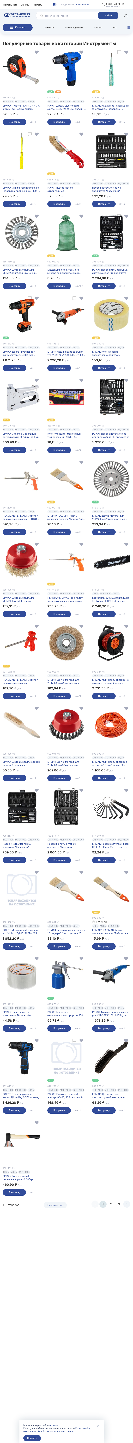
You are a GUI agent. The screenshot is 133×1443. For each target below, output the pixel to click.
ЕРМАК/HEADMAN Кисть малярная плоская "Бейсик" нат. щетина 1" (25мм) (111, 931)
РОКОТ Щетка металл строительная (60, 189)
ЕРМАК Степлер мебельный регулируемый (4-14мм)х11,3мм (21, 435)
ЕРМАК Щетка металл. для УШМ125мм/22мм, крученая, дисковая (19, 271)
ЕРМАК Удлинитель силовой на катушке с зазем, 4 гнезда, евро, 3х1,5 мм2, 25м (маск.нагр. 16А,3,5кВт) (111, 681)
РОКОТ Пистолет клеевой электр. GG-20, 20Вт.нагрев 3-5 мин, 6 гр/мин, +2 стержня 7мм (66, 1096)
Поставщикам (10, 5)
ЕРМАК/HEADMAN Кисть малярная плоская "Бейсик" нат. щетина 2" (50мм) (66, 517)
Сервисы (25, 5)
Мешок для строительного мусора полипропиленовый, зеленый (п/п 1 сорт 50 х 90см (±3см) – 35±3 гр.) (64, 271)
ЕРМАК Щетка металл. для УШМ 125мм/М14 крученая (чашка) (63, 763)
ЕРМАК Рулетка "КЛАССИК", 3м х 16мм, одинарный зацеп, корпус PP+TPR (22, 107)
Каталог (20, 27)
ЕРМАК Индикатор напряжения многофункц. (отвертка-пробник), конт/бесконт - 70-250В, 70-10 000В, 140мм (110, 107)
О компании (48, 27)
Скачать (98, 27)
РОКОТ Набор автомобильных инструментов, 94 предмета (109, 271)
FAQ (115, 27)
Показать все (55, 1205)
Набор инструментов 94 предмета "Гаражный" (61, 845)
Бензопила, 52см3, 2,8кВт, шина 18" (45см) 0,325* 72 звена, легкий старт (110, 599)
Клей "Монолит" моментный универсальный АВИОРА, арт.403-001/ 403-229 (64, 435)
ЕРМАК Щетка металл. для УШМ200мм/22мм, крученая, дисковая (109, 517)
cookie (54, 1425)
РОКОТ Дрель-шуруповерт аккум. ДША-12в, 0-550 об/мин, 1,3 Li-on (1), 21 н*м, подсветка (21, 1096)
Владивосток (82, 4)
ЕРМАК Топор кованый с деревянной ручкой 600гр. (18, 1178)
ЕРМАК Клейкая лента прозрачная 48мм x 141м (106, 353)
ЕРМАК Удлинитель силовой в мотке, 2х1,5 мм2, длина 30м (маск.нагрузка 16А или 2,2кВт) (110, 763)
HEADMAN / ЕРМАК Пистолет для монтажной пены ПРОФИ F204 (20, 517)
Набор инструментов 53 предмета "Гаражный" (17, 845)
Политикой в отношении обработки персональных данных (56, 1430)
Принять (32, 1438)
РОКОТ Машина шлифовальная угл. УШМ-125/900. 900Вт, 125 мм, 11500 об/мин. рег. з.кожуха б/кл (21, 931)
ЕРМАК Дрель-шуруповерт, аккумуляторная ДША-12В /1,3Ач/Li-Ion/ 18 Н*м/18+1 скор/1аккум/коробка (19, 353)
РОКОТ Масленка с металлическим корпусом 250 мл (65, 1014)
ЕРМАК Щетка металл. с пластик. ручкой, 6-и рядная (108, 1096)
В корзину (14, 121)
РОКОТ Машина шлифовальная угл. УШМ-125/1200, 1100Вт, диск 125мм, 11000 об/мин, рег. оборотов (110, 1014)
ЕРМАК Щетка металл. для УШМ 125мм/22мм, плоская (63, 681)
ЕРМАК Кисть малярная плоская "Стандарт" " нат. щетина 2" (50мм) (66, 931)
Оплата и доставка (74, 27)
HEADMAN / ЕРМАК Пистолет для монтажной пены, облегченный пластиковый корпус (20, 681)
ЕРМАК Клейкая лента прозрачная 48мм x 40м (17, 1014)
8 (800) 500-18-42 (115, 4)
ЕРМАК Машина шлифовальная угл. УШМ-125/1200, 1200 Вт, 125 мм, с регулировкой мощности (65, 353)
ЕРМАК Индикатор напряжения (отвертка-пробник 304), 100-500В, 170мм (21, 189)
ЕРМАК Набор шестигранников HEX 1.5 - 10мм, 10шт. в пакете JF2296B (110, 845)
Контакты (38, 5)
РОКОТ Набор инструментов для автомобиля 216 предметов (110, 435)
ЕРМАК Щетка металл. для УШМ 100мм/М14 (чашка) (19, 599)
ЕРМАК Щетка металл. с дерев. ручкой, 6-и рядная (21, 763)
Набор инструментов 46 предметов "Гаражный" (106, 189)
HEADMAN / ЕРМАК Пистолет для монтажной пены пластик (65, 599)
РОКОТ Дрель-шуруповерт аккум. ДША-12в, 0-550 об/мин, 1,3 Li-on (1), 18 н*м (65, 107)
